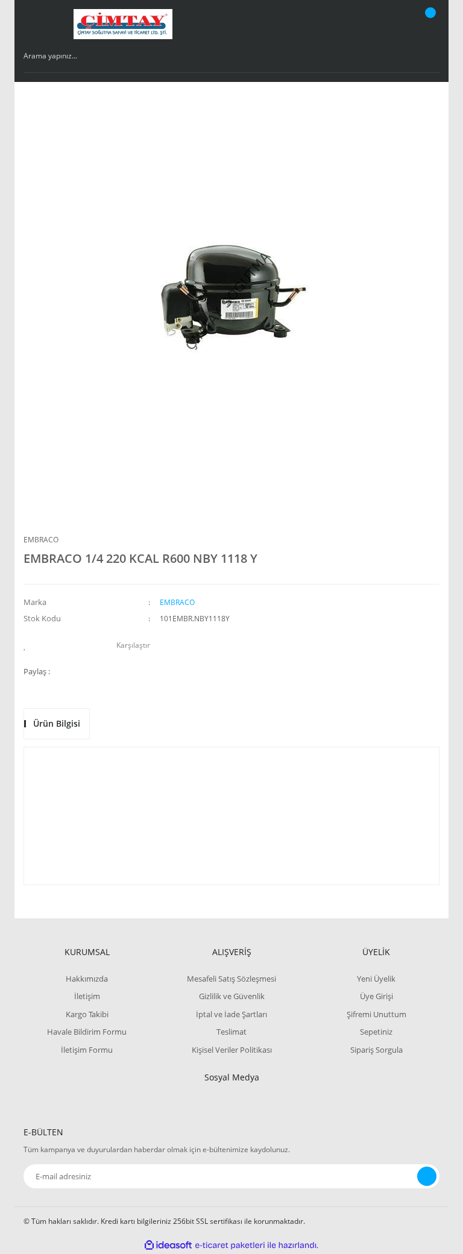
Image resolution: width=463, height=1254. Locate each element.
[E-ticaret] (230, 1245)
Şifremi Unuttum (376, 1014)
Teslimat (231, 1031)
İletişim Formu (87, 1049)
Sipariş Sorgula (376, 1049)
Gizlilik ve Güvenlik (232, 996)
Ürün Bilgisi (56, 723)
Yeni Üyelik (376, 978)
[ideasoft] (168, 1245)
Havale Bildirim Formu (87, 1031)
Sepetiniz (376, 1031)
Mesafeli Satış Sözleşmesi (231, 978)
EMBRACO (41, 540)
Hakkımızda (87, 978)
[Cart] (428, 24)
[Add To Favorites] (28, 645)
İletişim (87, 996)
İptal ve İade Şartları (231, 1014)
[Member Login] (389, 24)
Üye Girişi (376, 996)
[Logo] (123, 24)
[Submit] (426, 1176)
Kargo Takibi (87, 1014)
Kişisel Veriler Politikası (232, 1049)
